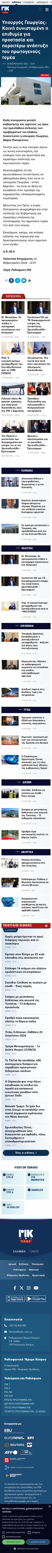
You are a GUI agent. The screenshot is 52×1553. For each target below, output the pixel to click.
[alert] (26, 1528)
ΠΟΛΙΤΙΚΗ (45, 75)
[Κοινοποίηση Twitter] (17, 280)
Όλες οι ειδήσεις (25, 1153)
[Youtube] (36, 1288)
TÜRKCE (34, 1251)
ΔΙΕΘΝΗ (27, 782)
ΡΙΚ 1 (7, 1384)
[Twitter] (21, 1288)
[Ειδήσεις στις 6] (13, 1192)
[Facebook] (15, 1288)
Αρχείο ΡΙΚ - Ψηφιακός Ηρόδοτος (21, 1369)
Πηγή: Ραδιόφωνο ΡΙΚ (17, 270)
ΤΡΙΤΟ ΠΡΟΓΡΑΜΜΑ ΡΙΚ (17, 1408)
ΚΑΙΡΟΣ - (8, 1054)
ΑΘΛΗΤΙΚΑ (27, 852)
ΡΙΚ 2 (7, 1388)
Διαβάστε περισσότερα (35, 1528)
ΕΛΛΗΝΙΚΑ (19, 1251)
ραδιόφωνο (42, 2)
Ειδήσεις (24, 1264)
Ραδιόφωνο (19, 1270)
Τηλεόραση (38, 1264)
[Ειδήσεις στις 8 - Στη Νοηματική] (37, 1177)
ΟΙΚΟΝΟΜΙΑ (27, 626)
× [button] (49, 1506)
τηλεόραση (28, 2)
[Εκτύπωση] (29, 280)
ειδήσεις (16, 2)
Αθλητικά (34, 1270)
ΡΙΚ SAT (8, 1396)
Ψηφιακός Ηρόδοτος (18, 1275)
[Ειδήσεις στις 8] (13, 1177)
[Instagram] (29, 1288)
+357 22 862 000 (17, 1326)
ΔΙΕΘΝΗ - (8, 990)
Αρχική (12, 1264)
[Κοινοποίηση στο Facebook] (11, 280)
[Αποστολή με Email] (24, 280)
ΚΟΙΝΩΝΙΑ (27, 470)
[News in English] (13, 1207)
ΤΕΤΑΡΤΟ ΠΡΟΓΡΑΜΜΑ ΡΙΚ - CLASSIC (25, 1412)
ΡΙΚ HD (8, 1392)
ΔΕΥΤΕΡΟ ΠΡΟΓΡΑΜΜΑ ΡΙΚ (19, 1404)
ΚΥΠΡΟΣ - (8, 947)
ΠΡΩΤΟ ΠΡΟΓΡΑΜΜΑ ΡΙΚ (18, 1400)
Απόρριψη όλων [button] (38, 1542)
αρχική (6, 2)
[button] (3, 1532)
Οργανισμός (38, 1275)
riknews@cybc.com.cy (20, 1332)
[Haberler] (37, 1192)
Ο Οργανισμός (11, 1366)
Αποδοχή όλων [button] (13, 1542)
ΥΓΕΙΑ (27, 710)
